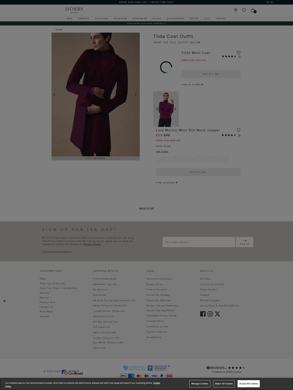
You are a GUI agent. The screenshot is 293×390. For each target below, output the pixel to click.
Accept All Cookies (248, 383)
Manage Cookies (199, 383)
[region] (146, 384)
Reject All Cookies (224, 383)
